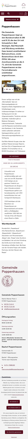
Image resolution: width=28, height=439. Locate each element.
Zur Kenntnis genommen (14, 432)
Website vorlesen (11, 19)
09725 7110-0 (9, 304)
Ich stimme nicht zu (14, 408)
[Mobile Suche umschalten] (8, 13)
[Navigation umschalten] (2, 14)
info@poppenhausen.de (11, 309)
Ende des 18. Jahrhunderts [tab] (14, 163)
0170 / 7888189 (9, 365)
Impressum (14, 437)
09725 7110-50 (9, 307)
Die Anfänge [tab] (14, 156)
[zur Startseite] (9, 6)
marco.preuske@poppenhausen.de (13, 369)
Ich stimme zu (14, 402)
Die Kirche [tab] (14, 166)
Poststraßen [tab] (14, 160)
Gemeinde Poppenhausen (13, 269)
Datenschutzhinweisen (18, 394)
